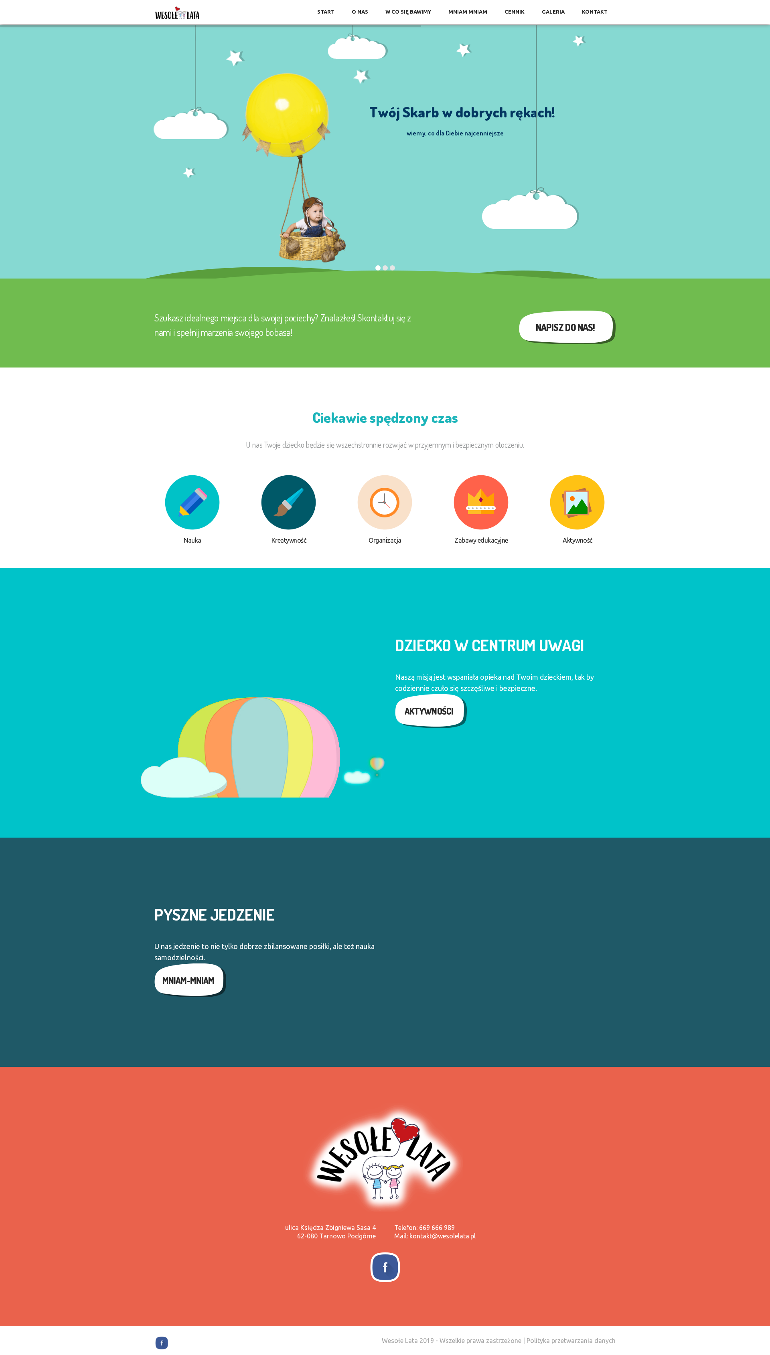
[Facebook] (385, 1267)
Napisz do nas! (565, 327)
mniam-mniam (188, 980)
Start (325, 11)
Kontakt (595, 11)
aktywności (429, 711)
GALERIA (553, 11)
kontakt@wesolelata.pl (442, 1236)
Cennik (515, 11)
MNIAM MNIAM (467, 11)
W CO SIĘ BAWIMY (408, 11)
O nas (360, 11)
